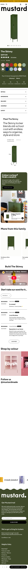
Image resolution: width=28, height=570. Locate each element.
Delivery (3, 101)
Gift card (4, 563)
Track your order (6, 551)
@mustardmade (9, 382)
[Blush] (11, 363)
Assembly (4, 106)
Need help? (5, 548)
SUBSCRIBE (14, 522)
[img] (4, 301)
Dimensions (4, 96)
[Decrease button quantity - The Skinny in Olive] (2, 567)
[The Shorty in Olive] (11, 244)
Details (3, 92)
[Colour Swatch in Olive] (7, 215)
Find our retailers (6, 557)
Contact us (4, 555)
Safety (3, 110)
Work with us (5, 561)
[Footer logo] (14, 495)
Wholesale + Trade (6, 559)
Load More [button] (14, 341)
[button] (5, 57)
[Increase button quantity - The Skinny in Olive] (7, 567)
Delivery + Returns (6, 553)
